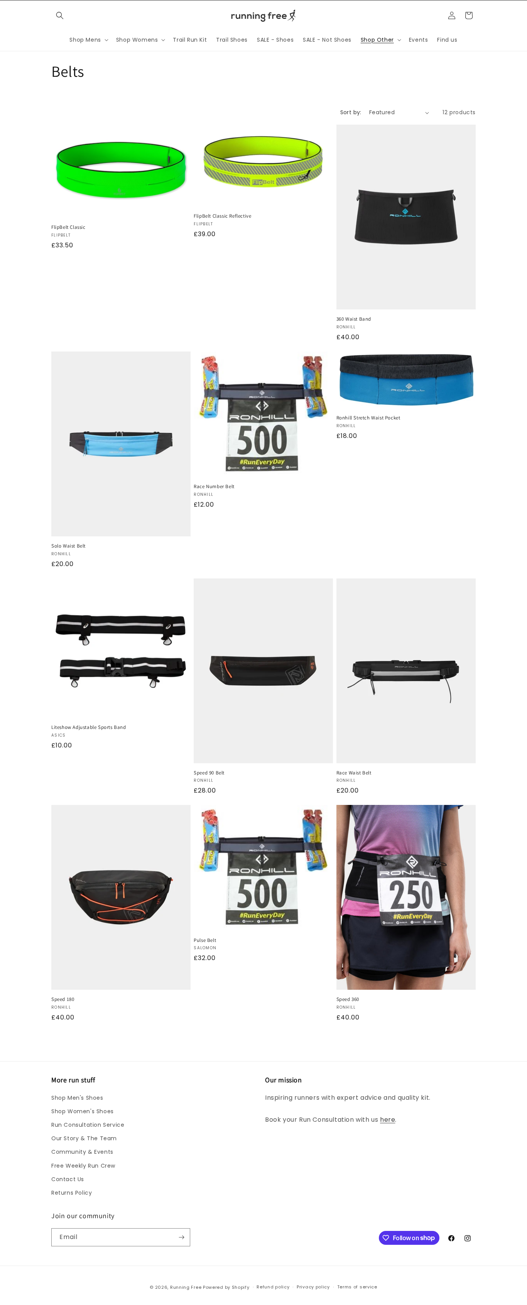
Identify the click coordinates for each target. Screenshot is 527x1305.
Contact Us (67, 1179)
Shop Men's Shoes (77, 1098)
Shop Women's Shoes (82, 1111)
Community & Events (82, 1152)
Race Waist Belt (354, 773)
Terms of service (357, 1287)
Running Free (185, 1287)
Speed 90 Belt (209, 773)
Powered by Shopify (226, 1287)
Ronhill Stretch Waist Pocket (368, 418)
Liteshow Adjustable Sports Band (88, 727)
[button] (59, 15)
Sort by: (350, 112)
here (387, 1119)
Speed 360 (347, 999)
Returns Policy (71, 1193)
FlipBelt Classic (68, 227)
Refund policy (273, 1287)
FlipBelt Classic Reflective (222, 216)
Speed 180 (62, 999)
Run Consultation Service (87, 1125)
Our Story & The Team (84, 1138)
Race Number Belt (214, 486)
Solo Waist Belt (68, 546)
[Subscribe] (181, 1237)
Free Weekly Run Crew (83, 1166)
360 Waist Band (353, 319)
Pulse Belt (205, 940)
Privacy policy (313, 1287)
